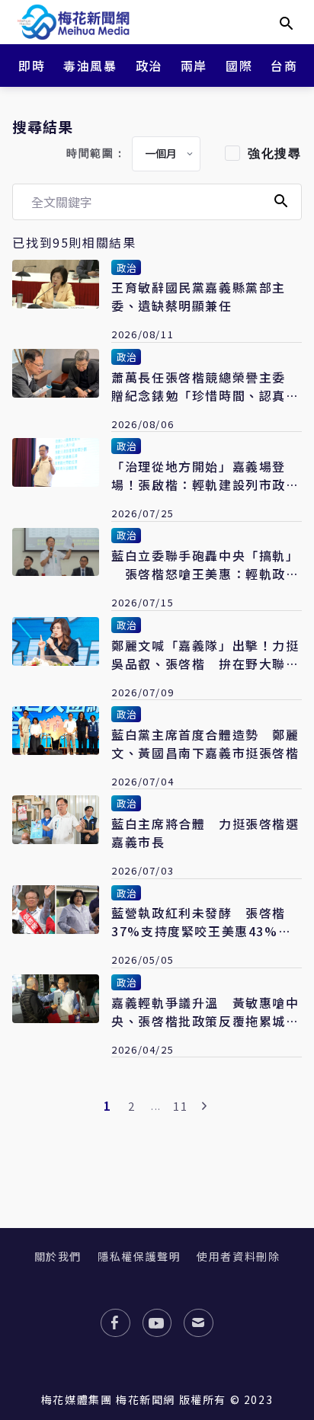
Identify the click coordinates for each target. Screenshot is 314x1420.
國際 (239, 65)
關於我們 (58, 1256)
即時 (31, 65)
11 (180, 1106)
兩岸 (194, 65)
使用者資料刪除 (238, 1256)
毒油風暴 (90, 65)
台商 (284, 65)
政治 (149, 65)
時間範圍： (96, 153)
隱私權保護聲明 (139, 1256)
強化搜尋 (274, 153)
